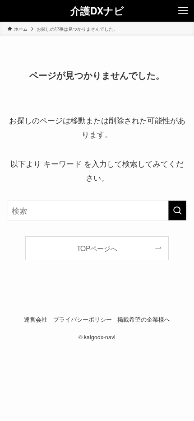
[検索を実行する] (177, 210)
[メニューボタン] (183, 11)
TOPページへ (97, 248)
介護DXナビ (97, 11)
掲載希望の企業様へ (143, 319)
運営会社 (35, 319)
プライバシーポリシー (82, 319)
